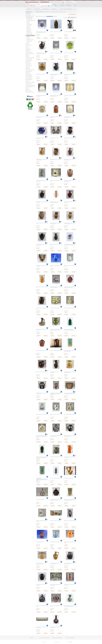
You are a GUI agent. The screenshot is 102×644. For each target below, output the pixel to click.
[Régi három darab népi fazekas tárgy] (56, 517)
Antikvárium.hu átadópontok (66, 9)
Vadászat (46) (28, 72)
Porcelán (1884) (28, 14)
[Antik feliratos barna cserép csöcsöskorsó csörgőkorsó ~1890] (42, 49)
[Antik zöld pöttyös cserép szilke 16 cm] (56, 304)
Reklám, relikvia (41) (29, 78)
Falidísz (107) (29, 28)
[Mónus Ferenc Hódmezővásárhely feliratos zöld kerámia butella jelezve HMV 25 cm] (42, 453)
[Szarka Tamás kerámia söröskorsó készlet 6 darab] (42, 623)
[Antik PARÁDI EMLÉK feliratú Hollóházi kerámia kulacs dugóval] (56, 283)
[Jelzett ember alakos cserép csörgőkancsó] (56, 368)
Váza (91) (28, 42)
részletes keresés (32, 5)
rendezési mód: (65, 17)
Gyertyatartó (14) (29, 32)
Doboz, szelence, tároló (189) (30, 82)
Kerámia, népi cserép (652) (30, 16)
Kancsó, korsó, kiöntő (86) (30, 35)
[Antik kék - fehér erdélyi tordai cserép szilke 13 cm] (42, 134)
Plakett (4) (28, 21)
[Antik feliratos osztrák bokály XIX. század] (56, 49)
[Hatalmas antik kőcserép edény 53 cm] (42, 347)
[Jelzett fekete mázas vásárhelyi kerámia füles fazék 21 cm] (42, 389)
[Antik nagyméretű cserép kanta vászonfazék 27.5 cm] (70, 177)
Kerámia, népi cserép (44, 11)
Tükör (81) (27, 56)
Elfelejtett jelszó (68, 5)
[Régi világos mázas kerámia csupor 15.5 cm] (56, 602)
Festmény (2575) (28, 13)
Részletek (45, 59)
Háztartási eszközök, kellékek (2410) (29, 61)
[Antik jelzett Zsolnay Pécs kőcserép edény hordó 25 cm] (70, 113)
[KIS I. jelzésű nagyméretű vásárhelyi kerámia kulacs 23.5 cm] (56, 432)
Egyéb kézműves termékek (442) (28, 64)
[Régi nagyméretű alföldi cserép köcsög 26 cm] (70, 538)
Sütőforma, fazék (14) (30, 39)
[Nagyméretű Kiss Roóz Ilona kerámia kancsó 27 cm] (70, 453)
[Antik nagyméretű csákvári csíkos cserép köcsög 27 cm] (42, 177)
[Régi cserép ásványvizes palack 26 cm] (56, 474)
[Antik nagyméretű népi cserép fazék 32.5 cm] (42, 219)
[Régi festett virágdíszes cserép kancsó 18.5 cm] (42, 517)
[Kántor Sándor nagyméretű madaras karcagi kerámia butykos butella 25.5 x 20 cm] (42, 432)
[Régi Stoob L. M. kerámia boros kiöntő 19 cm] (42, 602)
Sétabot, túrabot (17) (29, 71)
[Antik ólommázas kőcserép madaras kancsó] (56, 262)
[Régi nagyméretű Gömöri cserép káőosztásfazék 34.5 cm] (42, 559)
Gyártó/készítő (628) (29, 17)
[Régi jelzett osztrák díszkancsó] (42, 538)
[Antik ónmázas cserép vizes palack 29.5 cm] (42, 283)
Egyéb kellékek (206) (29, 75)
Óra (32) (27, 46)
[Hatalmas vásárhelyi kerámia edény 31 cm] (42, 368)
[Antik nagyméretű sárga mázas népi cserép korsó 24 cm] (56, 219)
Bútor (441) (27, 43)
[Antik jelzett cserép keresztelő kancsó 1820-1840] (70, 70)
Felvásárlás (45, 9)
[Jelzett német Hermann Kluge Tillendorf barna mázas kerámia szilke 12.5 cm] (70, 389)
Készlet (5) (28, 38)
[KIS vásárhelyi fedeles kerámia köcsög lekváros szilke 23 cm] (70, 432)
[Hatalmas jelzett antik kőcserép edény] (56, 347)
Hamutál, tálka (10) (29, 34)
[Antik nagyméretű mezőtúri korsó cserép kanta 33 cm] (70, 198)
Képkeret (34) (28, 68)
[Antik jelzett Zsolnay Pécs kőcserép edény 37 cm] (56, 113)
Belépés (75, 5)
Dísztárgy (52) (29, 25)
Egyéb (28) (28, 27)
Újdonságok (37, 9)
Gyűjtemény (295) (28, 83)
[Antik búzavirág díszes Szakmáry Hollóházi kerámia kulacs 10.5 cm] (42, 28)
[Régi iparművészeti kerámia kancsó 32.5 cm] (70, 517)
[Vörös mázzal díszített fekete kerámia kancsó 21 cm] (56, 623)
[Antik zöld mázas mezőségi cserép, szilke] (42, 304)
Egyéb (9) (27, 89)
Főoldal (37, 11)
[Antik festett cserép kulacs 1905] (70, 49)
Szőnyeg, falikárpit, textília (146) (28, 50)
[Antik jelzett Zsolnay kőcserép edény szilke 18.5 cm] (42, 113)
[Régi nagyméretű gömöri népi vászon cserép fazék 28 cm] (70, 559)
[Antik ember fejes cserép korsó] (70, 28)
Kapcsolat (54, 9)
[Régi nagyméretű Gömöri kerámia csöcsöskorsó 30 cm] (56, 559)
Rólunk (31, 637)
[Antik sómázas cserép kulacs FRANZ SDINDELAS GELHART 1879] (70, 283)
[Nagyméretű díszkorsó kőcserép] (56, 453)
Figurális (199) (29, 31)
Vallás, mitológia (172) (29, 79)
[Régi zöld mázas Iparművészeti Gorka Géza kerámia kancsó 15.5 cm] (70, 602)
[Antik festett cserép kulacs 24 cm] (42, 70)
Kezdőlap (29, 9)
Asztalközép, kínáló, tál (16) (31, 20)
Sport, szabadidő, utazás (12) (30, 86)
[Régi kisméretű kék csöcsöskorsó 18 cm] (56, 538)
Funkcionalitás (53, 11)
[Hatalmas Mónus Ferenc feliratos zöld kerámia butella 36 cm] (70, 347)
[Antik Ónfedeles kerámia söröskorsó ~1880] (70, 262)
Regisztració (62, 5)
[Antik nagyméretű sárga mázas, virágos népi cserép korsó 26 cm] (70, 219)
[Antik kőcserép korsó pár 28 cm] (56, 134)
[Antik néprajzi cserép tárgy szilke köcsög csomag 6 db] (42, 262)
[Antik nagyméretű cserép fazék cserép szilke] (56, 177)
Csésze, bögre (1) (29, 24)
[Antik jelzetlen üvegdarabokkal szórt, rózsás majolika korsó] (56, 70)
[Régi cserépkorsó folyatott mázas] (70, 474)
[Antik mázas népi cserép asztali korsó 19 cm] (70, 134)
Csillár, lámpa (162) (28, 45)
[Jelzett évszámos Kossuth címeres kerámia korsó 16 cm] (70, 368)
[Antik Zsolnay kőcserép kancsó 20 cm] (70, 304)
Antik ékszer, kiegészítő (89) (30, 57)
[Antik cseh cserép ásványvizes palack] (56, 28)
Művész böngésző (28, 90)
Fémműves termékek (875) (30, 53)
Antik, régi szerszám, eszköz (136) (29, 66)
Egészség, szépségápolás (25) (30, 85)
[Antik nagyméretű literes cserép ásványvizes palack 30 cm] (56, 198)
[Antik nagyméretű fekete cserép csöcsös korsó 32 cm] (42, 198)
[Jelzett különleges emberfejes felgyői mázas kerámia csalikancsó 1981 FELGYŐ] (56, 389)
